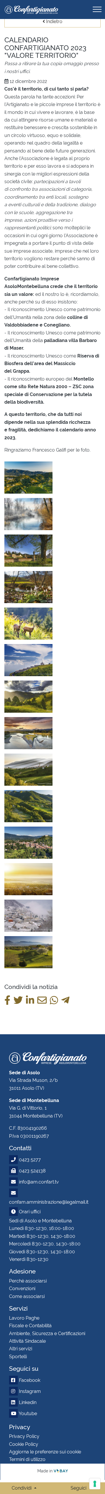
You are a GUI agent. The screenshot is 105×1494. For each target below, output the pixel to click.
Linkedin (27, 1402)
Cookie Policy (23, 1444)
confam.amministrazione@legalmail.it (48, 1202)
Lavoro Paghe (24, 1318)
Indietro (53, 21)
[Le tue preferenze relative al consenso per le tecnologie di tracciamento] (94, 1483)
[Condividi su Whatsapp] (54, 1000)
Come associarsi (27, 1296)
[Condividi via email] (42, 1000)
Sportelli (18, 1356)
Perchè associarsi (28, 1281)
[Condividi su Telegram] (65, 1000)
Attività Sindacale (27, 1341)
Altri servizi (20, 1348)
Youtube (27, 1413)
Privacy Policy (24, 1436)
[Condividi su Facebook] (7, 1000)
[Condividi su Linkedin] (30, 1000)
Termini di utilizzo (27, 1459)
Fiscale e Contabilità (30, 1325)
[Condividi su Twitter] (18, 1000)
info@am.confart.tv (39, 1182)
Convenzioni (22, 1288)
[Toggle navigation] (97, 9)
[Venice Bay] (61, 1470)
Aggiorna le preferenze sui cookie (45, 1452)
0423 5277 (30, 1159)
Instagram (29, 1391)
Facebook (29, 1380)
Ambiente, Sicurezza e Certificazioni (47, 1333)
